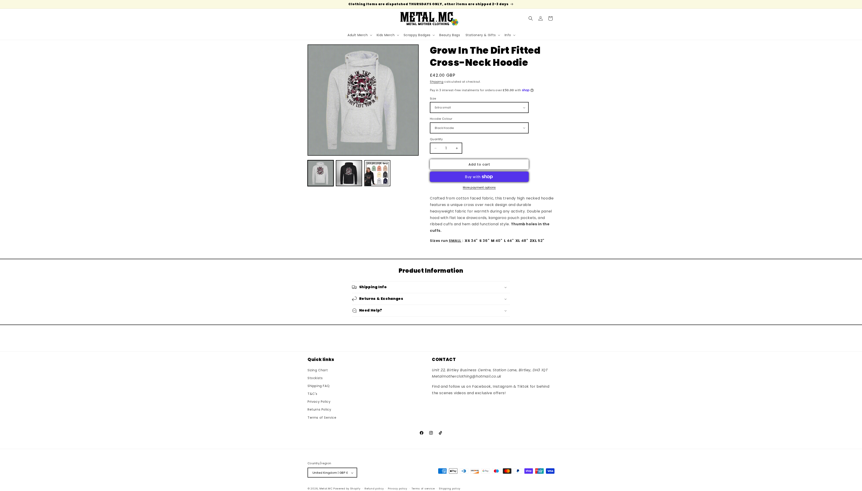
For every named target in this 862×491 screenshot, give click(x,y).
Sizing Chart (318, 370)
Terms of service (423, 488)
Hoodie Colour (441, 119)
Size (433, 98)
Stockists (315, 378)
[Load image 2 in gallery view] (349, 173)
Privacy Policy (319, 401)
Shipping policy (449, 488)
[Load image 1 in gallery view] (321, 173)
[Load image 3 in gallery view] (377, 173)
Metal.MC (326, 489)
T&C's (312, 393)
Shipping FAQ (319, 385)
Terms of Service (322, 417)
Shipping (437, 82)
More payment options (479, 187)
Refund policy (374, 488)
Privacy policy (397, 488)
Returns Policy (319, 409)
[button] (359, 35)
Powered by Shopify (347, 489)
